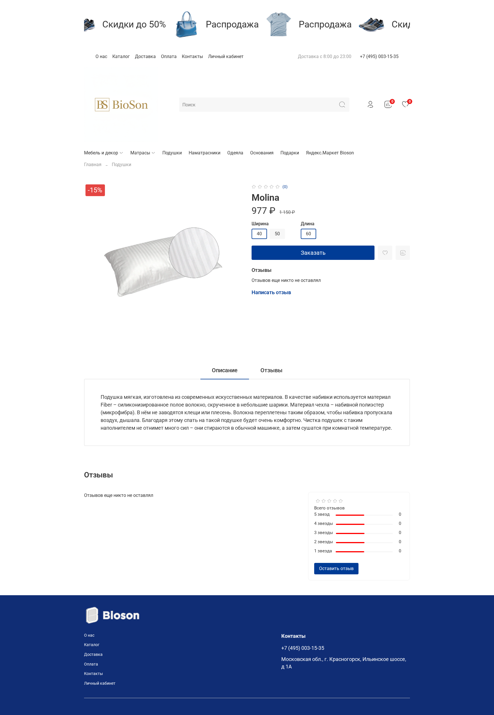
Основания (262, 153)
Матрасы (140, 153)
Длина (307, 223)
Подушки (172, 153)
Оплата (169, 56)
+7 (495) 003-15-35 (379, 56)
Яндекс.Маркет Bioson (330, 153)
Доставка (145, 56)
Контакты (192, 56)
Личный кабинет (226, 56)
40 (259, 233)
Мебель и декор (101, 153)
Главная (92, 164)
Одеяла (235, 153)
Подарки (289, 153)
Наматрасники (204, 153)
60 (308, 233)
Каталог (121, 56)
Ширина (260, 223)
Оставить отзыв (336, 568)
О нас (101, 56)
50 (277, 233)
